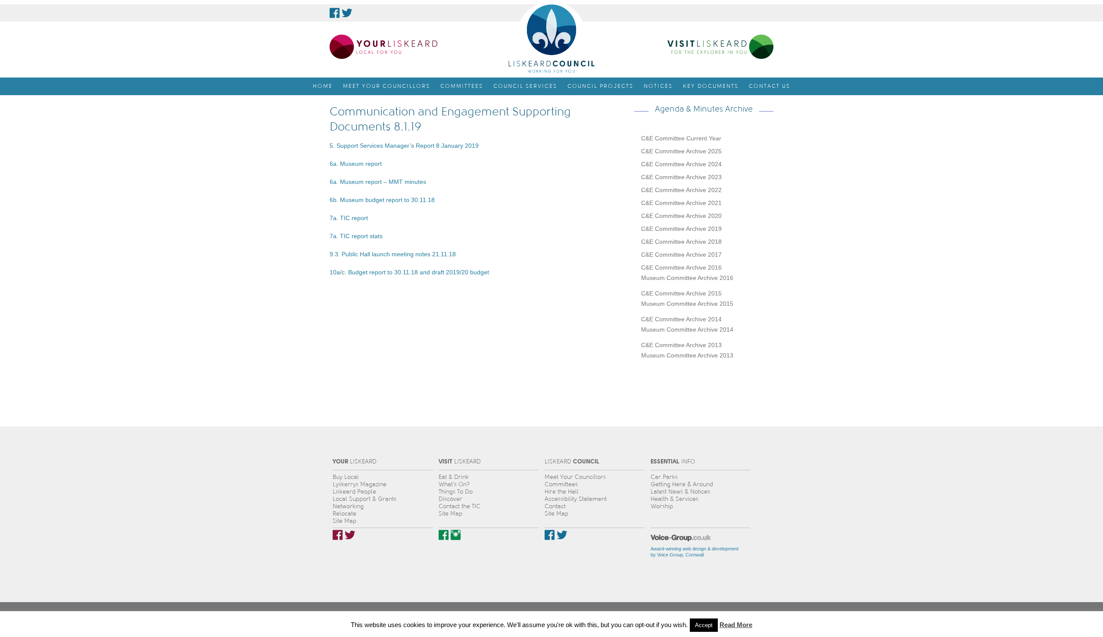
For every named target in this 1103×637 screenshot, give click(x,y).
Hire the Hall (562, 491)
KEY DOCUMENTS (710, 86)
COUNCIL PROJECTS (600, 86)
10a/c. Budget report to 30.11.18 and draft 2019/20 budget (409, 272)
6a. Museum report (356, 163)
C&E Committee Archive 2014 (681, 319)
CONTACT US (769, 86)
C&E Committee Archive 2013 (681, 345)
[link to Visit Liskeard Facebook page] (444, 535)
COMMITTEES (461, 86)
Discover (450, 499)
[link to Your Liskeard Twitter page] (350, 535)
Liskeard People (354, 491)
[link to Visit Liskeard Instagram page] (456, 535)
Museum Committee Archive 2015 (687, 303)
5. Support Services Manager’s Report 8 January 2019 (404, 145)
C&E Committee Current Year (681, 138)
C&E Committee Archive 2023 (681, 177)
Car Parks (664, 477)
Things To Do (456, 491)
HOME (323, 86)
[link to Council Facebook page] (335, 13)
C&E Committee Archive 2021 (681, 202)
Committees (561, 484)
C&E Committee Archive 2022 (681, 189)
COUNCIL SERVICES (525, 86)
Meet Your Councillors (575, 477)
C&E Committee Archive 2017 (681, 254)
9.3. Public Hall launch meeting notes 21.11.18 (393, 254)
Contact (555, 506)
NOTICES (658, 86)
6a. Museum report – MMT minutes (378, 181)
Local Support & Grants (364, 499)
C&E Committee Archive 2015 (681, 293)
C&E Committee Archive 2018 (681, 241)
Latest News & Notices (680, 491)
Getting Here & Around (682, 484)
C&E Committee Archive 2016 (681, 267)
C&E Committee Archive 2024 (681, 164)
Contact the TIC (459, 506)
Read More (736, 624)
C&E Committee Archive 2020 (681, 215)
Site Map (344, 521)
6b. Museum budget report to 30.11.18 (382, 199)
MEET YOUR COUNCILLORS (386, 86)
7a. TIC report (349, 217)
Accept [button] (704, 625)
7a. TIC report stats (356, 236)
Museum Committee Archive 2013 (687, 355)
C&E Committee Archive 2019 (681, 228)
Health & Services (674, 499)
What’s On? (454, 484)
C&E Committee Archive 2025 (681, 151)
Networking (348, 506)
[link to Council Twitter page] (347, 13)
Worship (662, 506)
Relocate (344, 513)
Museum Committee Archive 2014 (687, 329)
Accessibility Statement (576, 499)
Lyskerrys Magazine (359, 484)
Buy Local (346, 477)
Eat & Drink (454, 477)
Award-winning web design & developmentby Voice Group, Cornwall (694, 551)
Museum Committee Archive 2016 (687, 277)
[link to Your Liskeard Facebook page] (338, 535)
